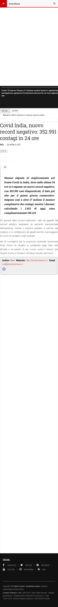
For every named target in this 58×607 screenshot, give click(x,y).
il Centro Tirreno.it (10, 593)
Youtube (11, 570)
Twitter (28, 565)
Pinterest (45, 565)
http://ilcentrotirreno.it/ (37, 260)
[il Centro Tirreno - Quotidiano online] (14, 3)
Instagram (28, 570)
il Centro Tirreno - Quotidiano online (26, 586)
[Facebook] (4, 269)
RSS (43, 570)
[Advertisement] (29, 420)
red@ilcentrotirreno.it (12, 264)
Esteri (15, 111)
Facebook (11, 565)
